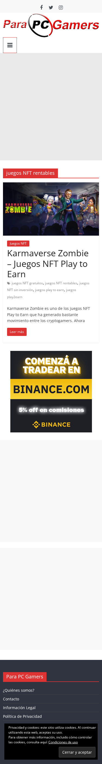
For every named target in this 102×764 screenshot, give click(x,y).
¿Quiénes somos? (18, 690)
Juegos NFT (18, 243)
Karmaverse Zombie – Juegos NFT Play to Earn (48, 263)
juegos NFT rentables (61, 283)
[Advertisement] (51, 107)
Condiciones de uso (63, 742)
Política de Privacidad (22, 716)
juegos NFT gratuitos (27, 283)
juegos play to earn (49, 290)
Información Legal (19, 707)
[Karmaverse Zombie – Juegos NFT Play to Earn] (51, 186)
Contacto (11, 698)
